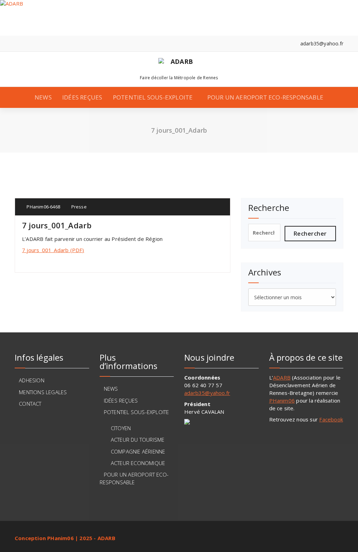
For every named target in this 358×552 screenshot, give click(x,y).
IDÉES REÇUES (82, 97)
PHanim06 (282, 400)
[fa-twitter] (27, 43)
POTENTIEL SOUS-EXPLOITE (153, 97)
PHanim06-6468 (43, 207)
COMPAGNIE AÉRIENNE (138, 451)
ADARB (282, 377)
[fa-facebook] (17, 43)
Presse (79, 207)
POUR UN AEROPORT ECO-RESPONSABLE (265, 97)
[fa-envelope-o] (38, 43)
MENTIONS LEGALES (43, 392)
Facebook (331, 419)
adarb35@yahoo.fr (207, 392)
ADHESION (31, 380)
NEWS (43, 97)
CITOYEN (121, 428)
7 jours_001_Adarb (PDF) (53, 249)
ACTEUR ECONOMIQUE (138, 462)
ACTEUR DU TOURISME (138, 439)
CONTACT (30, 403)
